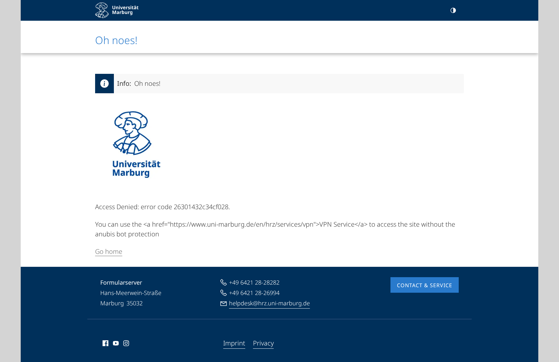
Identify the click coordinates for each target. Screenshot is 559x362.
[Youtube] (116, 343)
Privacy (263, 343)
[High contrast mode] (453, 10)
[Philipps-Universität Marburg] (116, 10)
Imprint (234, 343)
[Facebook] (105, 343)
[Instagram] (126, 343)
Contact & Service (424, 285)
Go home (108, 251)
